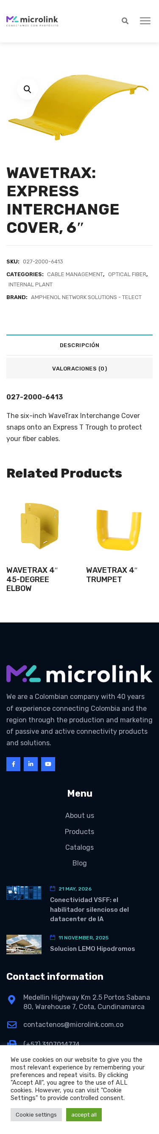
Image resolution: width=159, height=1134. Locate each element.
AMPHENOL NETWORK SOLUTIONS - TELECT (86, 297)
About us (79, 816)
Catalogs (79, 847)
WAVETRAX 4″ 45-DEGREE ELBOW (32, 579)
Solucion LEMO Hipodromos (92, 949)
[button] (145, 21)
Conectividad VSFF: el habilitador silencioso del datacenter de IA (89, 909)
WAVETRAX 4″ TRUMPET (112, 575)
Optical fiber (127, 274)
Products (79, 832)
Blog (80, 863)
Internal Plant (30, 284)
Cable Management (75, 274)
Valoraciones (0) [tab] (79, 368)
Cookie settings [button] (36, 1114)
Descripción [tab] (80, 345)
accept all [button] (84, 1114)
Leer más (39, 542)
